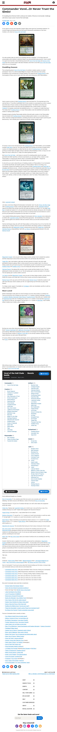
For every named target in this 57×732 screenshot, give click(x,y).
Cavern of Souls (35, 453)
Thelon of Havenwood (10, 650)
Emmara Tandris (9, 586)
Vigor (8, 428)
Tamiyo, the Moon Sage (44, 205)
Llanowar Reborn (35, 469)
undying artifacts (19, 638)
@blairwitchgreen (27, 560)
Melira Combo (20, 636)
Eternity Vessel (6, 230)
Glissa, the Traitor (9, 638)
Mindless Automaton (14, 297)
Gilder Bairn (9, 147)
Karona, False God (9, 604)
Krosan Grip (34, 441)
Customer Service (28, 702)
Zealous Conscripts (45, 626)
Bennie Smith (6, 20)
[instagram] (28, 726)
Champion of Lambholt (12, 393)
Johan (6, 592)
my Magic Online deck (22, 602)
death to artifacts (18, 646)
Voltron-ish (17, 644)
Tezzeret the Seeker (12, 441)
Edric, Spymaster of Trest (13, 396)
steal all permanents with (24, 626)
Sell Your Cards (27, 692)
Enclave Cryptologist (11, 330)
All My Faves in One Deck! (23, 590)
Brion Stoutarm (26, 648)
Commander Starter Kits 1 (11, 575)
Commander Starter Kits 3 (11, 579)
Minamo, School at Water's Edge (39, 472)
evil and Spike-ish (23, 618)
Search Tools (27, 683)
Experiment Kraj (7, 298)
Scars (6, 339)
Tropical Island (34, 480)
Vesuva (33, 482)
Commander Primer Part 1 (11, 569)
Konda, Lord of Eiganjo (10, 654)
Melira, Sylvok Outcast (10, 652)
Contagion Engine (35, 386)
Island (32, 467)
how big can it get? (24, 606)
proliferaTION (18, 656)
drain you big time (21, 624)
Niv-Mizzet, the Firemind (11, 610)
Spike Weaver (22, 297)
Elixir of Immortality (36, 392)
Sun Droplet (34, 418)
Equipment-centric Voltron (24, 630)
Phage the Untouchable (10, 608)
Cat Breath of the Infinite (15, 592)
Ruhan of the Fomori (10, 634)
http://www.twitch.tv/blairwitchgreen (15, 562)
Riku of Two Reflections (11, 626)
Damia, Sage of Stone (10, 642)
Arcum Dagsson (11, 391)
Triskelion (4, 108)
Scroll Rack (33, 410)
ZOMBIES (18, 594)
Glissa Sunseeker (9, 646)
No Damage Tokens (18, 586)
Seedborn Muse (6, 266)
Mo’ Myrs (33, 648)
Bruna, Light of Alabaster (11, 632)
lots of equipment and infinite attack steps (26, 634)
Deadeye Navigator (34, 626)
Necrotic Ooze (20, 640)
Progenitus (8, 658)
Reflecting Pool (35, 477)
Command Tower (35, 457)
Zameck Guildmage (12, 431)
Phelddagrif (8, 628)
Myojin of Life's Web (12, 416)
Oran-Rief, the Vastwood (37, 475)
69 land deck (20, 596)
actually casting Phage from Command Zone (28, 608)
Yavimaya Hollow (35, 485)
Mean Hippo (14, 628)
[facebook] (32, 726)
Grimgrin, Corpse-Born (10, 640)
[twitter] (36, 726)
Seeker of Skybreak (12, 423)
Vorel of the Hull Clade (20, 32)
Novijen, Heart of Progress (37, 474)
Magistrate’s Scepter (19, 227)
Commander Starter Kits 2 (11, 577)
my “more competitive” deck (22, 662)
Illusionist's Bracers (36, 398)
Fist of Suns (14, 658)
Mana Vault (33, 405)
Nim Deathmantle (35, 407)
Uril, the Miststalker (10, 662)
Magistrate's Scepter (36, 403)
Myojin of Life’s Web (23, 333)
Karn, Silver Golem (11, 408)
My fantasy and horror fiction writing (36, 562)
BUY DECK (45, 373)
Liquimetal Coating (9, 202)
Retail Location (27, 708)
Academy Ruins (35, 448)
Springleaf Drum (35, 417)
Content (25, 689)
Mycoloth (9, 414)
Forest (32, 460)
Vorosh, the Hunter (9, 656)
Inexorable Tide (35, 433)
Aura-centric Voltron (23, 632)
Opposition (33, 435)
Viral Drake (10, 430)
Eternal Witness (11, 399)
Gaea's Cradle (34, 462)
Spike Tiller (10, 424)
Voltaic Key (34, 425)
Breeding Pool (34, 452)
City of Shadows (35, 455)
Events (25, 686)
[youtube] (21, 726)
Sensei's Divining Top (36, 412)
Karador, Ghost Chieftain (11, 602)
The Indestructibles (21, 654)
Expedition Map (35, 397)
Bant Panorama (34, 450)
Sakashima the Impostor (13, 419)
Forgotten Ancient (30, 297)
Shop (24, 680)
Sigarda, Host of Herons (11, 630)
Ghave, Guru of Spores (10, 636)
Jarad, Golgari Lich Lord (11, 624)
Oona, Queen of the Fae (11, 600)
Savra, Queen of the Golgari (11, 660)
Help (24, 699)
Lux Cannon (27, 229)
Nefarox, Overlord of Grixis (11, 618)
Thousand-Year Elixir (36, 422)
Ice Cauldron (20, 642)
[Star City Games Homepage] (28, 2)
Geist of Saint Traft (9, 644)
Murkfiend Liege (11, 413)
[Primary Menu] (3, 2)
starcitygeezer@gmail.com (41, 560)
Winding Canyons (35, 484)
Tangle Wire (41, 227)
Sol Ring (33, 415)
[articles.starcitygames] (40, 726)
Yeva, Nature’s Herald (10, 616)
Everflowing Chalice (36, 395)
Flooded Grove (34, 458)
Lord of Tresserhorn (10, 594)
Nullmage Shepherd (12, 418)
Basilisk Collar (34, 385)
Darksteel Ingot (35, 388)
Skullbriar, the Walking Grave (12, 606)
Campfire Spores (21, 650)
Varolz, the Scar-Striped (11, 588)
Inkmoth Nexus (34, 465)
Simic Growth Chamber (36, 479)
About (24, 705)
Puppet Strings (34, 408)
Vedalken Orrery (16, 266)
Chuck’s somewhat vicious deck (26, 610)
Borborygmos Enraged (10, 596)
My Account (26, 696)
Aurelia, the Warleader (10, 598)
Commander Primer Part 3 (11, 573)
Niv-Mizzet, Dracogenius (11, 620)
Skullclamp (33, 413)
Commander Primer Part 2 (11, 571)
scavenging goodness (22, 588)
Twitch (3, 562)
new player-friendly (23, 620)
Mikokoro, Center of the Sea (38, 470)
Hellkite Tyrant (22, 598)
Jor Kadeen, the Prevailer (11, 648)
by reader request (21, 600)
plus (18, 598)
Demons (21, 660)
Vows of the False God (20, 604)
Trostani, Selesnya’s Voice (11, 622)
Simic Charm (34, 442)
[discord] (25, 726)
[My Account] (54, 2)
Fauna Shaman (10, 403)
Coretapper (26, 286)
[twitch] (17, 726)
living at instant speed (21, 616)
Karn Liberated (38, 216)
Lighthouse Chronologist (24, 330)
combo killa (20, 652)
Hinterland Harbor (35, 464)
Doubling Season (9, 67)
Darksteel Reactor (6, 229)
